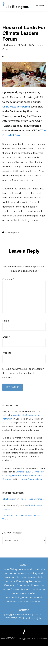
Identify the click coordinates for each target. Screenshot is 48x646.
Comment (8, 279)
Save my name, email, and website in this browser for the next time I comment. (23, 373)
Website (6, 352)
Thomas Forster (9, 515)
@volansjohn (35, 618)
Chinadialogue (22, 471)
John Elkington (9, 498)
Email (6, 336)
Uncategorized (12, 232)
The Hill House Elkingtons (31, 498)
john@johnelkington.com (17, 614)
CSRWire (34, 471)
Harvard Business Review (32, 479)
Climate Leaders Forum (16, 106)
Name (6, 320)
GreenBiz (16, 475)
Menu (42, 5)
